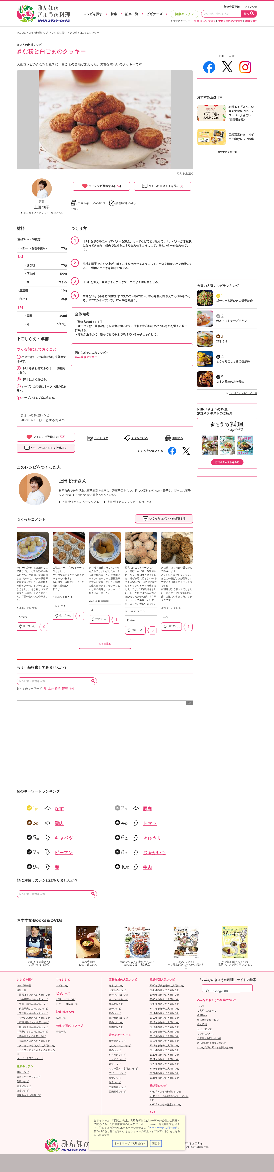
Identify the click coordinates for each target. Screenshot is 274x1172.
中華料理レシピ (117, 1087)
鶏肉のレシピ (116, 1022)
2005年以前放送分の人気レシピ (167, 985)
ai (92, 609)
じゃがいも (154, 852)
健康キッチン (184, 14)
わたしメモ (101, 438)
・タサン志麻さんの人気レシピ (33, 1017)
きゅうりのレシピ (118, 999)
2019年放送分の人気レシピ (164, 1050)
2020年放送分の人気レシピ (164, 1054)
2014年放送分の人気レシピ (164, 1027)
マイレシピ (250, 6)
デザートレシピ (117, 1073)
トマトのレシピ (117, 990)
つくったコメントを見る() (165, 186)
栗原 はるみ (200, 20)
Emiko (131, 620)
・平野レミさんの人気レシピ (32, 1031)
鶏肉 (59, 823)
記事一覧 (131, 14)
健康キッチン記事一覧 (29, 1095)
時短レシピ (115, 1064)
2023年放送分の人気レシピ (164, 1068)
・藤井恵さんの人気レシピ (31, 1036)
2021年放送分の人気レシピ (164, 1059)
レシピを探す (92, 14)
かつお (23, 616)
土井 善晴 (54, 688)
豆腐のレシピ (116, 1004)
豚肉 (147, 808)
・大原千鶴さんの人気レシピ (32, 1004)
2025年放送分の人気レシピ (164, 1077)
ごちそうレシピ (117, 1059)
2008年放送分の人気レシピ (164, 999)
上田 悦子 (42, 207)
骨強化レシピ (24, 1086)
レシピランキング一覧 (243, 393)
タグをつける (139, 438)
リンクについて (205, 1033)
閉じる (156, 1143)
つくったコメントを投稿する (48, 448)
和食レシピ (115, 1077)
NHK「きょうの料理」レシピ (165, 1091)
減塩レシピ (23, 1072)
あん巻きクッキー (86, 356)
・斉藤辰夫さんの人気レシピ (32, 1008)
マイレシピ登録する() (104, 186)
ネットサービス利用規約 (163, 1127)
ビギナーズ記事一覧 (67, 1004)
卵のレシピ (115, 1008)
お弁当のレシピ (117, 1054)
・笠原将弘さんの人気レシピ (32, 1013)
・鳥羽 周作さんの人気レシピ (33, 1022)
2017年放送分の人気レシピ (164, 1041)
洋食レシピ (115, 1082)
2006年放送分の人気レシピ (164, 990)
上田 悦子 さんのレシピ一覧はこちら (43, 213)
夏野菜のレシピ (117, 1041)
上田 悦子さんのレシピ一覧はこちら (130, 501)
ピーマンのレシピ (118, 994)
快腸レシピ (23, 1090)
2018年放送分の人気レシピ (164, 1045)
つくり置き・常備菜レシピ (123, 1068)
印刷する (177, 438)
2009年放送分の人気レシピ (164, 1004)
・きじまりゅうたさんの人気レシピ (36, 1045)
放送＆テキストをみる (227, 462)
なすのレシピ (116, 985)
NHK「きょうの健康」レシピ (165, 1104)
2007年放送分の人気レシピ (164, 994)
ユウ (166, 616)
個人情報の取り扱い (208, 1019)
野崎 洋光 (68, 688)
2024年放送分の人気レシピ (164, 1073)
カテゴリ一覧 (24, 985)
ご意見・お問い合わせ (209, 1038)
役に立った (29, 626)
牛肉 (147, 867)
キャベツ (64, 837)
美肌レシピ (23, 1081)
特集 (114, 14)
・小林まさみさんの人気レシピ (33, 1041)
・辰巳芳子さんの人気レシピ (32, 1027)
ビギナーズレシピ (65, 999)
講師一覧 (21, 990)
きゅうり (152, 837)
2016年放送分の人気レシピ (164, 1036)
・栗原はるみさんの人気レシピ (33, 994)
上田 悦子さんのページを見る (80, 501)
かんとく (60, 606)
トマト (150, 823)
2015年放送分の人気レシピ (164, 1031)
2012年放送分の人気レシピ (164, 1017)
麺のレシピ (115, 1050)
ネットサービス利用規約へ (129, 1143)
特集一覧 (61, 1031)
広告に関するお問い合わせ (211, 1043)
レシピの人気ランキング (30, 1058)
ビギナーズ (154, 14)
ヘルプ (200, 1006)
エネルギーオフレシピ (29, 1076)
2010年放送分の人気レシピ (164, 1008)
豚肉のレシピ (116, 1027)
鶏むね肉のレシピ (118, 1017)
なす (59, 808)
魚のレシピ (115, 1013)
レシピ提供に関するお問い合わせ (215, 1047)
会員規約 (202, 1015)
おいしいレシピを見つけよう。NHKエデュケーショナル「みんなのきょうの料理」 (44, 14)
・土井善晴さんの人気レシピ (32, 999)
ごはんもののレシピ (120, 1045)
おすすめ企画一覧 (227, 152)
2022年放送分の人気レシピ (164, 1064)
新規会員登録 (231, 6)
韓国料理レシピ (117, 1091)
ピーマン (64, 852)
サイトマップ (204, 1029)
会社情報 (202, 1024)
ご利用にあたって (206, 1010)
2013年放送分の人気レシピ (164, 1022)
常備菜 (212, 20)
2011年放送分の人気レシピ (164, 1013)
